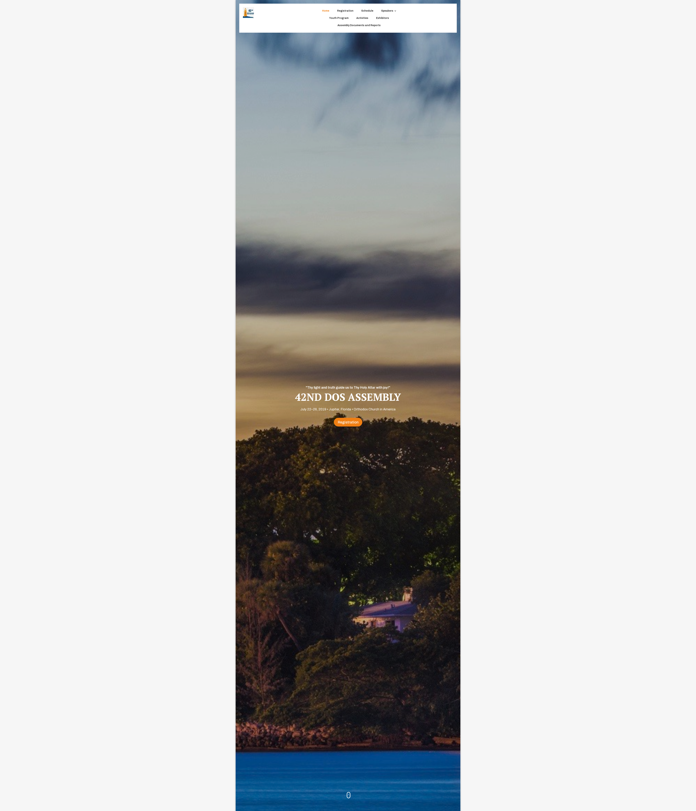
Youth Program (339, 18)
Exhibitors (382, 18)
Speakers (387, 10)
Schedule (367, 10)
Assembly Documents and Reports (359, 25)
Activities (362, 18)
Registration (345, 10)
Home (325, 10)
